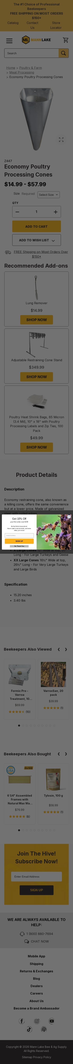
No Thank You (19, 546)
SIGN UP (19, 541)
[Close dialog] (68, 516)
